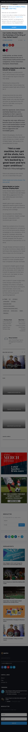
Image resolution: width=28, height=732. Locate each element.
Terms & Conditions (15, 7)
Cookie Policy (12, 8)
